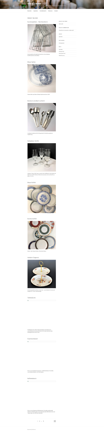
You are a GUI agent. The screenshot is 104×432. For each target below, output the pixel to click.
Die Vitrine (34, 4)
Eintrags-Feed (61, 51)
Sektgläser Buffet (33, 141)
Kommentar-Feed (62, 53)
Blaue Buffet (31, 182)
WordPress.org (61, 55)
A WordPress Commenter (63, 30)
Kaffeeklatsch (31, 378)
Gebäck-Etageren (33, 257)
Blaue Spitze (31, 62)
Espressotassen (32, 339)
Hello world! (61, 23)
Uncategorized (61, 43)
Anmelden (61, 49)
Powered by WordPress (31, 429)
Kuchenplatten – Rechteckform (37, 22)
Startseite (29, 10)
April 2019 (60, 36)
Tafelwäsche (31, 298)
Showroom (50, 10)
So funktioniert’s (43, 10)
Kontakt (56, 10)
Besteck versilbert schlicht (36, 101)
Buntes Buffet (32, 219)
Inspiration (36, 10)
